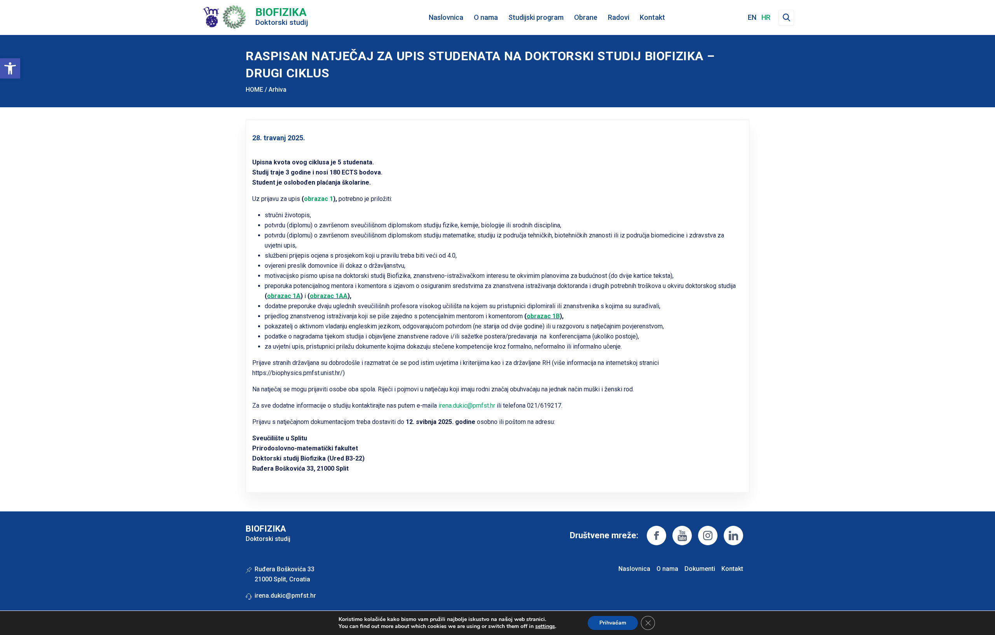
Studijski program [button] (536, 17)
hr (765, 17)
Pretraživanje (786, 17)
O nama (667, 568)
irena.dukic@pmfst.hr (466, 405)
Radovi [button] (618, 17)
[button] (10, 68)
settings (545, 626)
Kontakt (652, 17)
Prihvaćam (612, 622)
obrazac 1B (543, 316)
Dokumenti (699, 568)
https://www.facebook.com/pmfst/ (656, 535)
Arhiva (277, 89)
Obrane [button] (585, 17)
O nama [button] (486, 17)
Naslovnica (446, 17)
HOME (254, 89)
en (752, 17)
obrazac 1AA (328, 296)
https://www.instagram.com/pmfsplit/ (707, 535)
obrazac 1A (283, 296)
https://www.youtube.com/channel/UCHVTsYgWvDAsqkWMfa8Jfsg (682, 535)
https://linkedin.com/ (733, 535)
